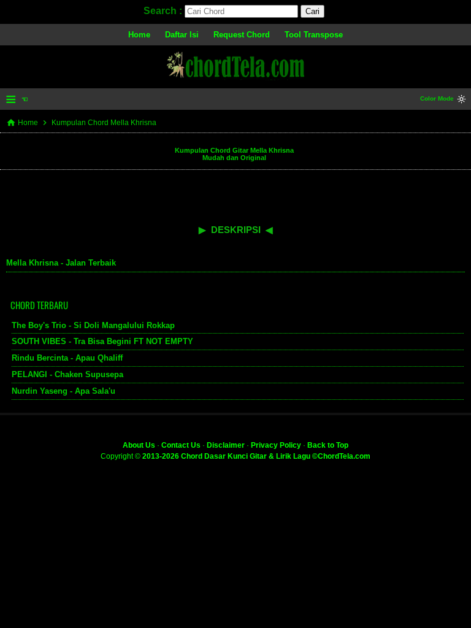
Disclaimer (226, 445)
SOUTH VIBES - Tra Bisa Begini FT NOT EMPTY (102, 341)
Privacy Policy (276, 445)
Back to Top (327, 445)
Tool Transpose (314, 34)
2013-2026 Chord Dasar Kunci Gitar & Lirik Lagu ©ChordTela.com (256, 456)
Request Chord (241, 34)
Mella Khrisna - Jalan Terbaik (61, 262)
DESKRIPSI (236, 229)
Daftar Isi (182, 34)
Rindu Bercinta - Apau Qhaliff (67, 357)
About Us (139, 445)
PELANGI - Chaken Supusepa (67, 374)
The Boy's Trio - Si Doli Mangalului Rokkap (93, 325)
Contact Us (181, 445)
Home (139, 34)
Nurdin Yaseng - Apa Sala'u (63, 391)
